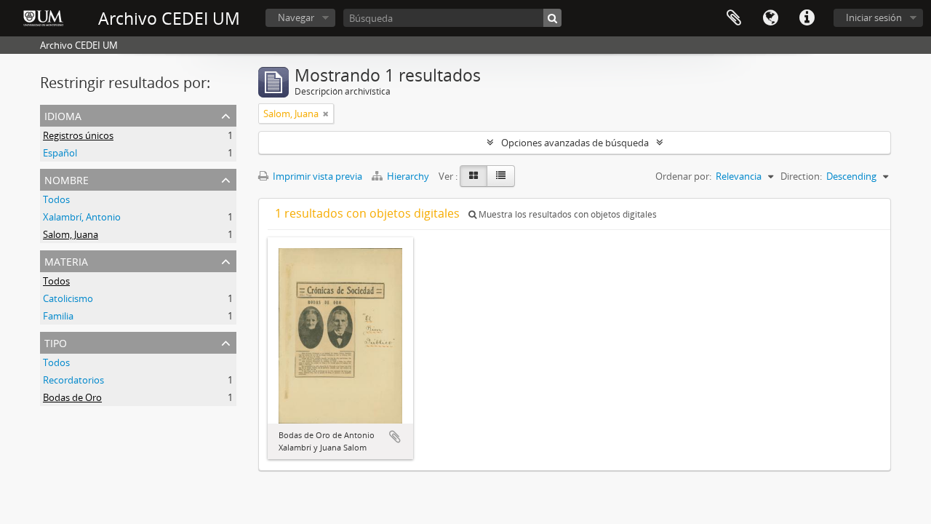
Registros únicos (78, 135)
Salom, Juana (70, 234)
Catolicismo (68, 298)
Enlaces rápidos (806, 18)
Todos (56, 199)
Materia (66, 260)
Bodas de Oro (72, 397)
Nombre (66, 178)
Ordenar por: (683, 176)
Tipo (55, 342)
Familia (58, 315)
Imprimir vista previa (316, 176)
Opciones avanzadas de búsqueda (575, 142)
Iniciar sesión (874, 17)
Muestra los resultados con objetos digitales (566, 214)
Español (60, 152)
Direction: (801, 176)
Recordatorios (73, 379)
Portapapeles (734, 18)
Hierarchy (408, 176)
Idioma (770, 18)
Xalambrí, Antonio (82, 216)
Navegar (296, 17)
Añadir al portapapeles (395, 436)
